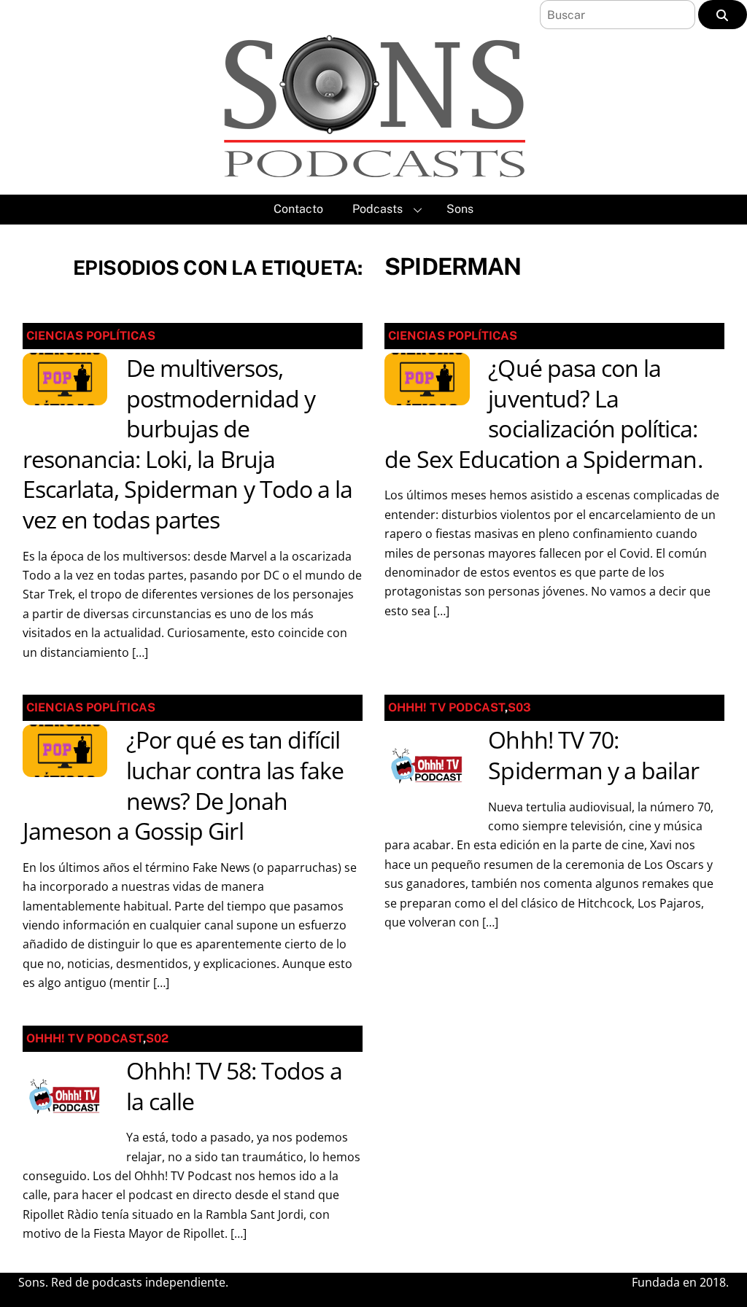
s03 (519, 707)
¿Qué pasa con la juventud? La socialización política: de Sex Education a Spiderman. (543, 413)
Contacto (298, 209)
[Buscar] (722, 14)
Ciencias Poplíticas (90, 336)
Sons (459, 209)
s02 (157, 1038)
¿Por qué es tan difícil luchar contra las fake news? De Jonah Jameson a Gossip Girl (183, 785)
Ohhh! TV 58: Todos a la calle (234, 1086)
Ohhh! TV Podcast (446, 707)
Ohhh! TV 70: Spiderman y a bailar (593, 755)
